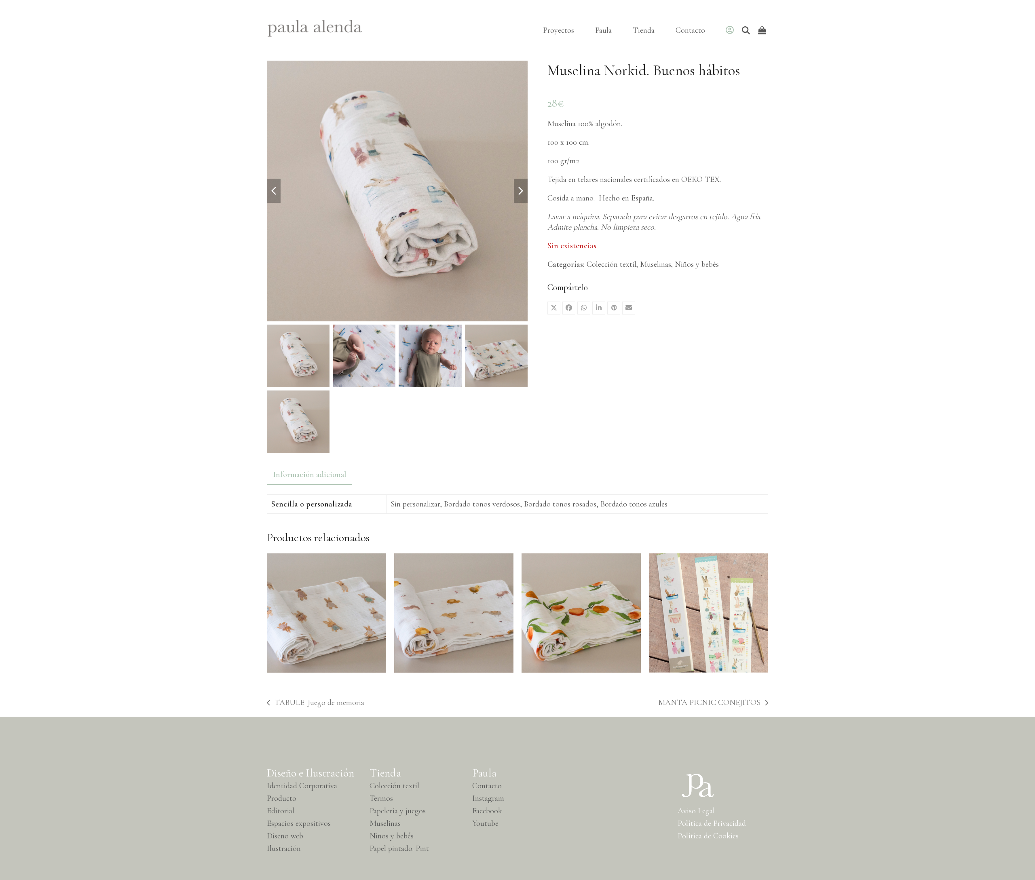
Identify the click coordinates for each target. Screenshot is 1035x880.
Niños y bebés (697, 264)
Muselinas (655, 264)
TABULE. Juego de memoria (315, 703)
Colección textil (611, 264)
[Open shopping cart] (763, 30)
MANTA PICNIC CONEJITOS (709, 703)
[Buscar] (746, 30)
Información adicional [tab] (309, 474)
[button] (553, 308)
